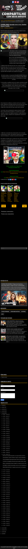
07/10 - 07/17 (6, 473)
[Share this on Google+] (12, 179)
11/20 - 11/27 (5, 423)
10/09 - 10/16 (5, 435)
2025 (3, 407)
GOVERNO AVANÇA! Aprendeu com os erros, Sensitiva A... (15, 465)
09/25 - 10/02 (6, 439)
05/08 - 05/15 (6, 490)
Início (2, 20)
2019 (3, 531)
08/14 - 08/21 (5, 450)
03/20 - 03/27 (6, 504)
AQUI (14, 548)
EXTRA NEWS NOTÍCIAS (9, 20)
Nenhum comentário (9, 27)
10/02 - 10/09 (6, 437)
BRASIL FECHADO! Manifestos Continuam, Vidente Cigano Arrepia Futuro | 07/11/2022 (9, 197)
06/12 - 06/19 (6, 481)
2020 (3, 529)
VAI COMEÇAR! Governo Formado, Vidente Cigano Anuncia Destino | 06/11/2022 (16, 197)
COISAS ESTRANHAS (5, 311)
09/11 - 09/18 (5, 442)
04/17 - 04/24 (5, 496)
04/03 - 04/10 (6, 500)
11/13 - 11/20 (5, 425)
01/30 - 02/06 (6, 517)
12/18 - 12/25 (5, 416)
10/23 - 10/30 (6, 431)
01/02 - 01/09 (6, 525)
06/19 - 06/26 (6, 479)
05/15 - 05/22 (6, 489)
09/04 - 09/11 (6, 444)
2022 (3, 413)
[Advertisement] (14, 264)
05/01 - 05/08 (6, 492)
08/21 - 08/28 (6, 448)
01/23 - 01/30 (6, 519)
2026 (3, 405)
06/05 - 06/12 (6, 483)
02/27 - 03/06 (6, 509)
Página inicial (14, 206)
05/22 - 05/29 (6, 487)
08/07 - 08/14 (6, 452)
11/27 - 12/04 (5, 421)
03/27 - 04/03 (6, 502)
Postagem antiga (24, 206)
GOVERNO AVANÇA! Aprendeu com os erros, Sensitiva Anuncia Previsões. (13, 25)
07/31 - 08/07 (6, 454)
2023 (3, 411)
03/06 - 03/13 (6, 508)
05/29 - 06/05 (6, 485)
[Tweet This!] (10, 179)
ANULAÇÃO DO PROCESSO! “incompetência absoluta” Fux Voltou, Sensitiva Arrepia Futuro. (16, 337)
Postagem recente (3, 206)
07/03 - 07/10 (6, 475)
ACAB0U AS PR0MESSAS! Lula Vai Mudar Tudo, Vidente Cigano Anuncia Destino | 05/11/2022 (4, 197)
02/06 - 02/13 (6, 515)
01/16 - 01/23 (5, 521)
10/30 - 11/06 (5, 429)
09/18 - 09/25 (6, 441)
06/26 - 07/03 (6, 477)
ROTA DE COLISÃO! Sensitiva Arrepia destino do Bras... (14, 455)
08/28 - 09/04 (6, 446)
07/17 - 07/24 (6, 471)
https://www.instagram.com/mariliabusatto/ (15, 177)
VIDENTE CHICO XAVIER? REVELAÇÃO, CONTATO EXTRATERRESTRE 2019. (15, 329)
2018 (3, 533)
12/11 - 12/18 (5, 418)
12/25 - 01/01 (5, 414)
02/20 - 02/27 (6, 511)
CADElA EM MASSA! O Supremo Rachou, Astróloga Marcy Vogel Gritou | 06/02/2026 (15, 321)
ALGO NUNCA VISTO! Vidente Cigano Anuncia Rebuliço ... (14, 457)
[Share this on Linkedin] (15, 179)
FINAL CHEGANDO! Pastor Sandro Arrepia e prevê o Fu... (15, 463)
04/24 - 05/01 (6, 494)
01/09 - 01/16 (5, 523)
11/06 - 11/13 (5, 427)
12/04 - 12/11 (5, 420)
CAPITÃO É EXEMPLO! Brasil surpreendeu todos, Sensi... (14, 461)
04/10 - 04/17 (5, 498)
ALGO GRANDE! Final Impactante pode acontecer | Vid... (14, 459)
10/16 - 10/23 (5, 433)
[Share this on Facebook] (9, 179)
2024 (3, 409)
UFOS (2, 314)
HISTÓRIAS (23, 311)
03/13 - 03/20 (6, 506)
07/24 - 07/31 (6, 469)
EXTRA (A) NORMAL (13, 546)
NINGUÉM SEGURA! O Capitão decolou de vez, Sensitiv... (14, 467)
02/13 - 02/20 (6, 513)
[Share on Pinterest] (14, 179)
